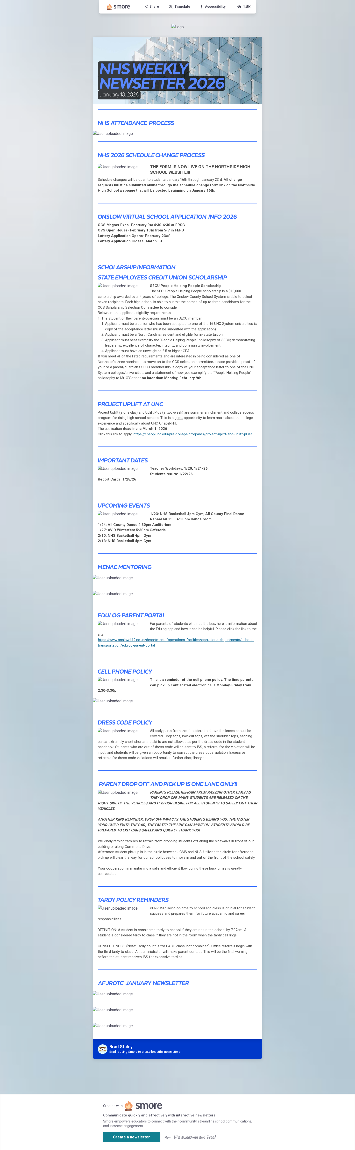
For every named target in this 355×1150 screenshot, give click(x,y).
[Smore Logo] (119, 7)
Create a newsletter (131, 1137)
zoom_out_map (258, 135)
